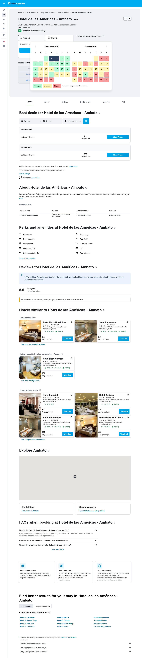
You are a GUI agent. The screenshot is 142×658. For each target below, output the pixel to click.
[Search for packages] (4, 24)
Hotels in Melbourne (101, 617)
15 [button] (46, 69)
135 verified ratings (38, 30)
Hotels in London (100, 623)
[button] (3, 3)
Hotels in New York (27, 623)
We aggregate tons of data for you (34, 647)
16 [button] (51, 69)
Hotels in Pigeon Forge (28, 620)
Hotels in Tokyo (63, 627)
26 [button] (67, 74)
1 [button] (46, 58)
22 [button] (46, 74)
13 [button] (35, 69)
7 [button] (40, 63)
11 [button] (62, 63)
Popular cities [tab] (26, 606)
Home (20, 13)
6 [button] (35, 63)
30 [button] (51, 79)
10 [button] (57, 63)
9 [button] (51, 63)
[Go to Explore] (4, 29)
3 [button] (56, 58)
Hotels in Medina (100, 620)
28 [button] (41, 79)
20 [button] (35, 74)
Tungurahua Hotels (47, 13)
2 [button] (51, 58)
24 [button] (57, 74)
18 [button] (62, 69)
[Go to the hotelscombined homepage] (16, 3)
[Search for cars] (4, 19)
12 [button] (67, 63)
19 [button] (67, 69)
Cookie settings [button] (24, 174)
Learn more (73, 166)
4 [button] (62, 58)
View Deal (67, 339)
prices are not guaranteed (68, 637)
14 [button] (41, 69)
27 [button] (35, 79)
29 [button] (46, 79)
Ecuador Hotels (29, 13)
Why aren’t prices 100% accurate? (34, 651)
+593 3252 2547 (24, 27)
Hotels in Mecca (63, 617)
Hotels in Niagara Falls (102, 627)
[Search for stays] (4, 15)
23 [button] (51, 74)
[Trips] (4, 35)
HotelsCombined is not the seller (33, 643)
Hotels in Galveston (27, 627)
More (21, 198)
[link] (33, 344)
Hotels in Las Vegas (27, 617)
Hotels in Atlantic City (65, 623)
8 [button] (46, 63)
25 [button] (62, 74)
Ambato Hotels (62, 13)
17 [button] (57, 69)
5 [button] (67, 58)
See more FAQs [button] (58, 549)
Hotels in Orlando (63, 620)
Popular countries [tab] (43, 606)
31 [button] (107, 79)
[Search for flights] (4, 10)
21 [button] (41, 74)
